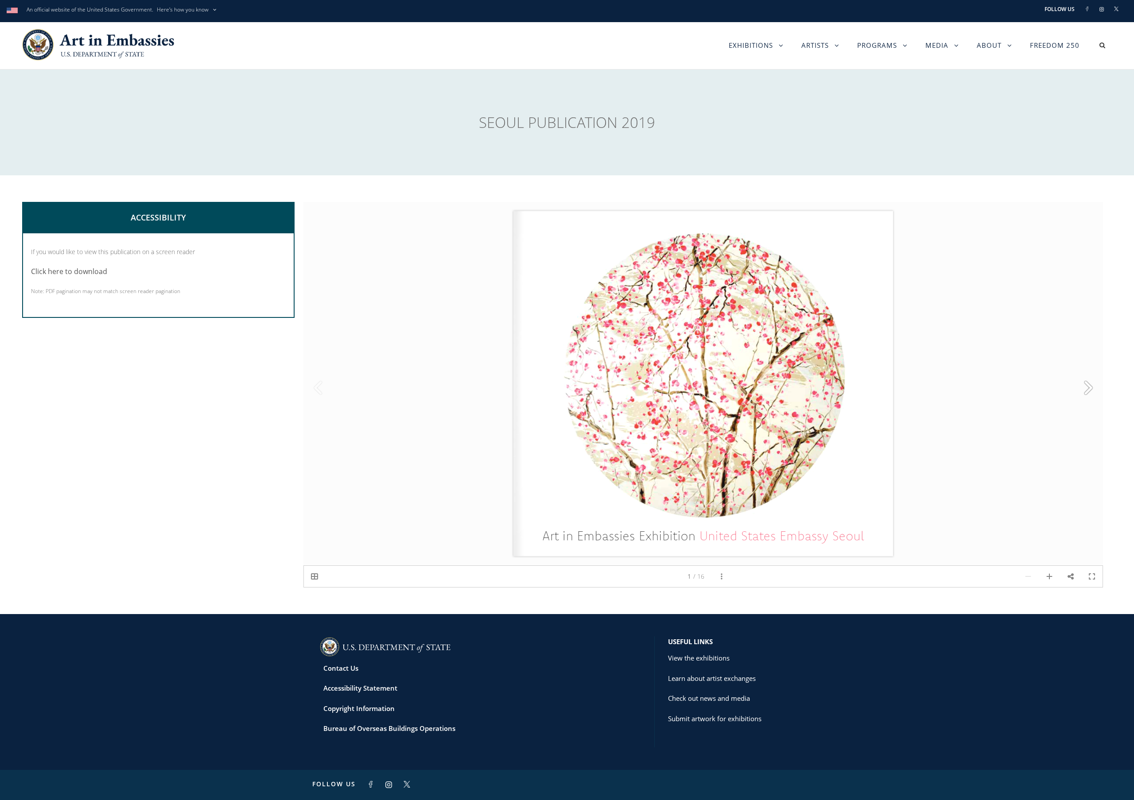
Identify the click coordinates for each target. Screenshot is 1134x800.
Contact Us (340, 668)
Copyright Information (359, 708)
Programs (877, 45)
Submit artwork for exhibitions (714, 718)
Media (936, 45)
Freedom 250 (1055, 45)
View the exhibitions (699, 657)
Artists (815, 45)
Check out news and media (709, 698)
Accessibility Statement (360, 688)
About (989, 45)
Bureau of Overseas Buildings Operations (389, 728)
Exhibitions (751, 45)
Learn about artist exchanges (712, 678)
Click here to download (69, 271)
